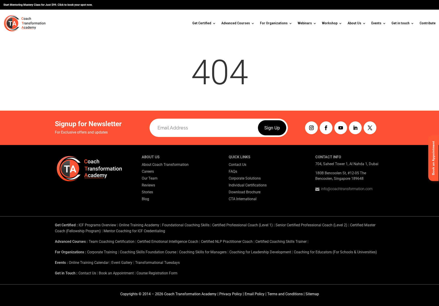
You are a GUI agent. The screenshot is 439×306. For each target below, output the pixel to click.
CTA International (243, 199)
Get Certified (201, 23)
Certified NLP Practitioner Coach (227, 241)
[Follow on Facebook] (326, 127)
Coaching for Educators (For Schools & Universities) (335, 252)
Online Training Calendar (89, 262)
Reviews (148, 185)
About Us (354, 23)
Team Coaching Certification (111, 241)
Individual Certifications (248, 185)
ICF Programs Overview (97, 225)
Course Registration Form (157, 273)
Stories (147, 192)
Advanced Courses (235, 23)
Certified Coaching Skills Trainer (281, 241)
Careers (148, 171)
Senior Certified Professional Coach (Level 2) (312, 225)
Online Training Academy (139, 225)
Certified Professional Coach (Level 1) (242, 225)
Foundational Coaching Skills (185, 225)
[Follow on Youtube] (340, 127)
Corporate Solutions (245, 178)
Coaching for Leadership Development (260, 252)
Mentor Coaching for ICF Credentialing (134, 231)
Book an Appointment (116, 273)
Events (376, 23)
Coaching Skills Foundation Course (148, 252)
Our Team (150, 178)
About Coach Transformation (165, 164)
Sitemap (312, 294)
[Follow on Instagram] (311, 127)
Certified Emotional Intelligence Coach (167, 241)
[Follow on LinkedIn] (355, 127)
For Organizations (274, 23)
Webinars (305, 23)
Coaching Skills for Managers (203, 252)
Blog (145, 199)
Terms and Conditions (285, 294)
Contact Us (237, 164)
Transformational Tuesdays (157, 262)
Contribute (428, 23)
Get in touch (400, 23)
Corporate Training (102, 252)
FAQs (233, 171)
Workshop (329, 23)
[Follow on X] (370, 127)
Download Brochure (244, 192)
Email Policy (255, 294)
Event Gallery (121, 262)
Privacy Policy (230, 294)
